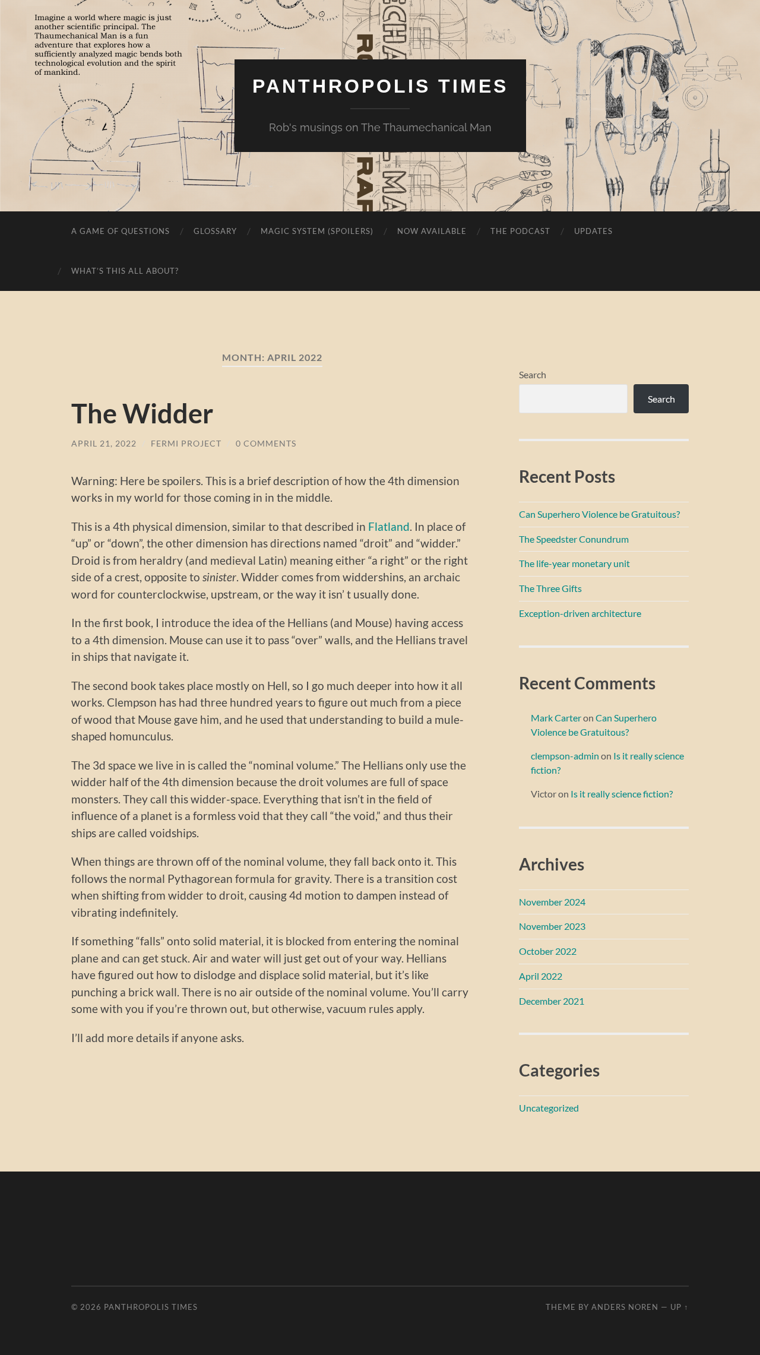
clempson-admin (565, 755)
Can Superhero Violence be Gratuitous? (599, 514)
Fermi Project (186, 443)
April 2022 (540, 976)
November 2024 (552, 901)
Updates (593, 231)
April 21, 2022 (104, 443)
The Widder (142, 413)
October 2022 (548, 951)
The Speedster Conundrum (574, 538)
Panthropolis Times (380, 86)
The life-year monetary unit (574, 563)
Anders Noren (624, 1307)
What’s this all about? (125, 271)
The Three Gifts (550, 588)
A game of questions (120, 231)
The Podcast (520, 231)
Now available (432, 231)
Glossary (215, 231)
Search (532, 374)
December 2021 (551, 1000)
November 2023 (552, 926)
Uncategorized (549, 1107)
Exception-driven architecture (580, 613)
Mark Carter (556, 717)
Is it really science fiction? (622, 793)
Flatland (389, 526)
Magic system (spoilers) (317, 231)
